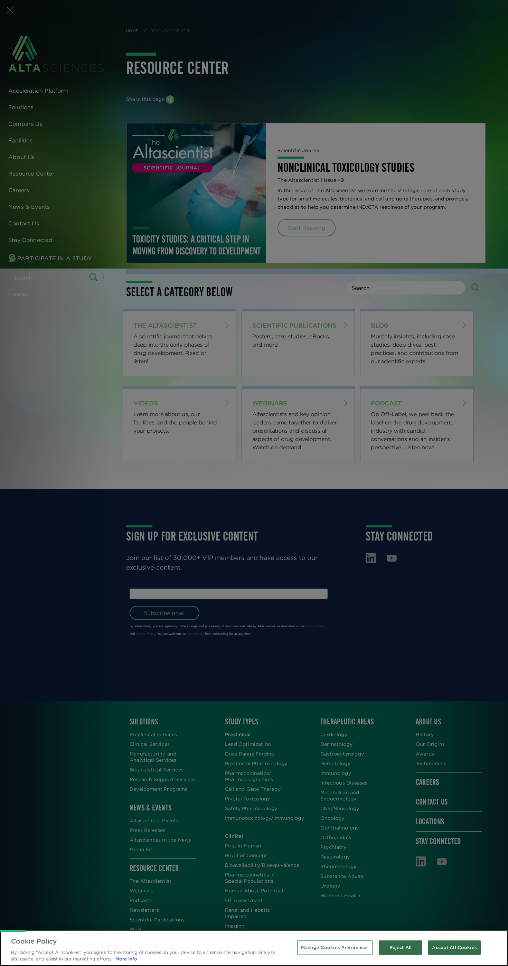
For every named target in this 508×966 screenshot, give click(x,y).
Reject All (400, 947)
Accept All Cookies (454, 947)
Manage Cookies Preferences (335, 947)
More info (126, 959)
